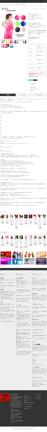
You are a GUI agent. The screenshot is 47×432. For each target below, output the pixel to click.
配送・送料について (27, 398)
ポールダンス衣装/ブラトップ (32, 24)
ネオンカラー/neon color (38, 18)
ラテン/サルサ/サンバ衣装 (33, 14)
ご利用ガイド (23, 4)
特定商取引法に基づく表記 (29, 402)
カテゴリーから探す (8, 4)
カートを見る (38, 396)
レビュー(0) (39, 94)
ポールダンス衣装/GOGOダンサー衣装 (35, 15)
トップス (31, 13)
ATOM (27, 408)
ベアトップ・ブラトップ (37, 13)
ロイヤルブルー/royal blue (42, 25)
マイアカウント (38, 394)
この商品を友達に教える (33, 87)
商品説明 (8, 94)
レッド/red (29, 25)
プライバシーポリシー (28, 404)
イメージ (23, 94)
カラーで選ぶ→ (32, 18)
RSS (25, 408)
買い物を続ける (31, 90)
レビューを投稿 (31, 84)
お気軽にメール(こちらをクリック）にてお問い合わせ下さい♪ (27, 155)
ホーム (2, 4)
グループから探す (16, 4)
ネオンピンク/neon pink (32, 19)
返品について (31, 74)
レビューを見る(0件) (32, 83)
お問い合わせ (38, 398)
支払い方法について (27, 396)
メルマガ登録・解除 (27, 406)
